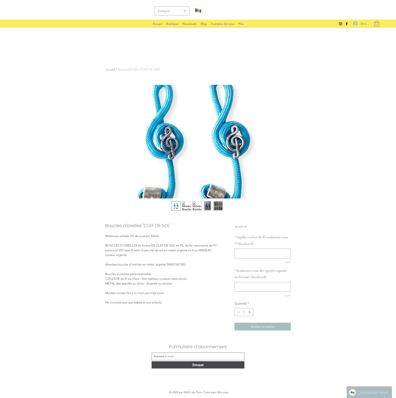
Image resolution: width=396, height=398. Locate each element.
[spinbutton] (243, 312)
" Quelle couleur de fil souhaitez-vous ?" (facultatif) (261, 240)
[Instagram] (340, 24)
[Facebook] (347, 24)
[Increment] (250, 312)
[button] (376, 24)
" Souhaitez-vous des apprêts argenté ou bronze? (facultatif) (260, 273)
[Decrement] (238, 312)
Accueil (110, 69)
